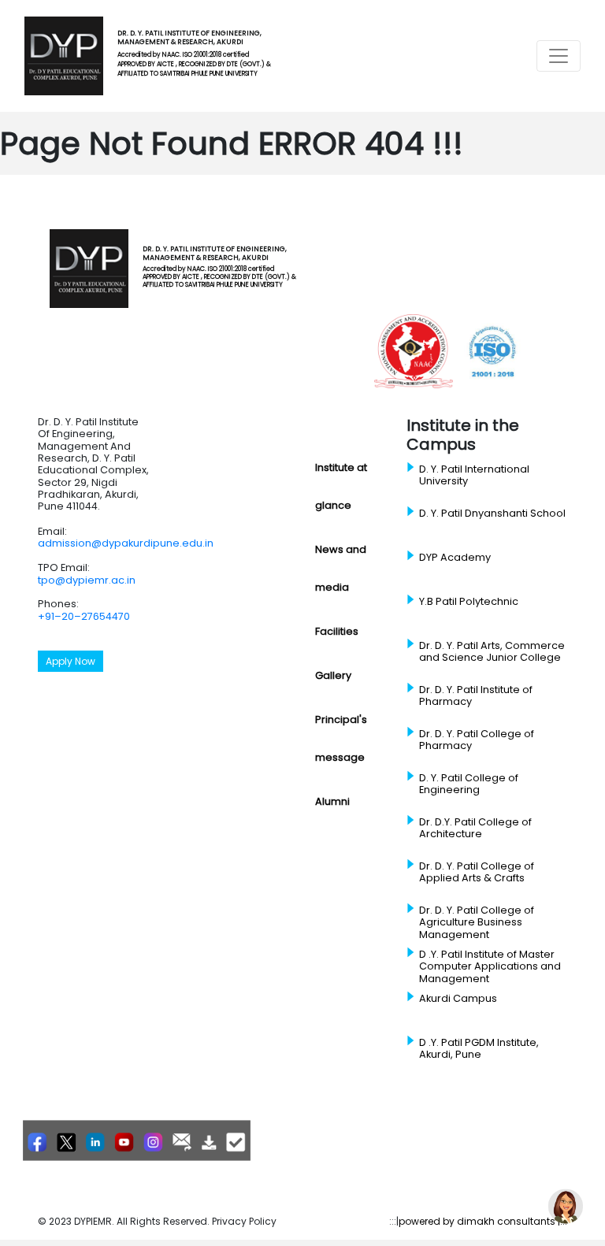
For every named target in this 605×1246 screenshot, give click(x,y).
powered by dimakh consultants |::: (483, 1221)
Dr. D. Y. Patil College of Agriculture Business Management (476, 922)
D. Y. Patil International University (474, 475)
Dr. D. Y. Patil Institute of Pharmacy (476, 696)
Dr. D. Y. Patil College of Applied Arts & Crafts (476, 872)
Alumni (332, 801)
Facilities (336, 631)
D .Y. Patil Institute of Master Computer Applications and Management (490, 966)
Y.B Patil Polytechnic (468, 601)
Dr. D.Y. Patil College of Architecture (475, 828)
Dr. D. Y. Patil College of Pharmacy (476, 740)
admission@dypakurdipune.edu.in (125, 543)
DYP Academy (455, 557)
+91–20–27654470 (84, 616)
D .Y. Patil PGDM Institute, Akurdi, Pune (479, 1048)
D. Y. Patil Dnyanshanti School (492, 513)
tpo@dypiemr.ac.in (86, 580)
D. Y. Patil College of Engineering (468, 784)
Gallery (333, 675)
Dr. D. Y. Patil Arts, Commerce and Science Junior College (492, 652)
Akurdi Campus (458, 998)
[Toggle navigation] (558, 56)
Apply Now (70, 661)
